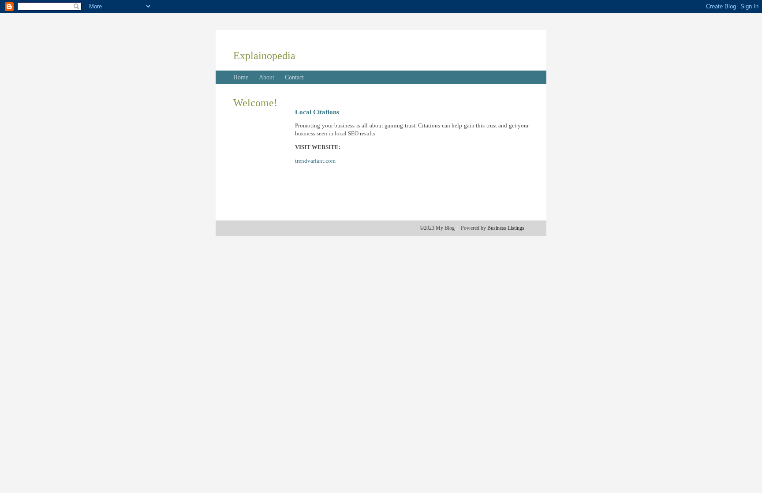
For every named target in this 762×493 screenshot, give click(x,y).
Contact (294, 77)
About (266, 77)
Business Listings (505, 228)
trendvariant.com (315, 160)
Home (240, 77)
